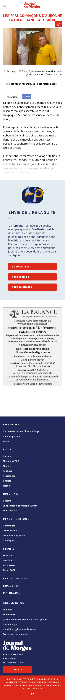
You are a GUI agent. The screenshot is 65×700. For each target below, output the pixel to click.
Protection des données (15, 634)
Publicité (7, 609)
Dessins (7, 500)
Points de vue (10, 510)
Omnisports (9, 560)
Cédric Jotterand (21, 84)
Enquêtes (11, 585)
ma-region (12, 592)
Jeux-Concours (11, 530)
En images (11, 424)
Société (7, 480)
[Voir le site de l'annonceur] (32, 346)
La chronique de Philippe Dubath (20, 505)
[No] (61, 687)
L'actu (8, 449)
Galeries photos (11, 436)
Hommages (9, 525)
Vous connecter (22, 287)
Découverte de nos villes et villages (22, 431)
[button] (4, 5)
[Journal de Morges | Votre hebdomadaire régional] (32, 5)
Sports (9, 548)
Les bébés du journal (14, 535)
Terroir (6, 485)
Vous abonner (20, 277)
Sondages (8, 540)
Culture (7, 456)
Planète (7, 466)
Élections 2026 (11, 461)
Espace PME (9, 614)
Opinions (10, 494)
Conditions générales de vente (19, 629)
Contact (17, 669)
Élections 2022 (16, 578)
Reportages (9, 476)
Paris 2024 (9, 565)
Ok (32, 694)
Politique (7, 471)
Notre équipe (10, 624)
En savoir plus (20, 267)
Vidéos (6, 441)
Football (7, 555)
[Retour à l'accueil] (17, 646)
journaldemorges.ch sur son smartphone (25, 619)
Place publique (16, 519)
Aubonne (26, 96)
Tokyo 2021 (9, 570)
